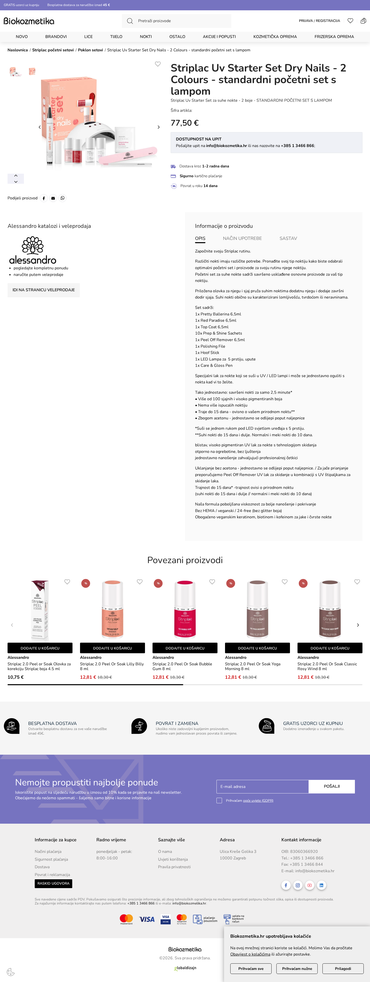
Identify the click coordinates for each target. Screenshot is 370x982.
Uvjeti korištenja (173, 859)
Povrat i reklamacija (52, 875)
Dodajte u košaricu (40, 648)
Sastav (288, 238)
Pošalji (332, 786)
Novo (22, 37)
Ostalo (177, 37)
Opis (200, 238)
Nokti (146, 37)
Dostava (42, 867)
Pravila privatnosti (174, 867)
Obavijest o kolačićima (250, 954)
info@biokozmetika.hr (315, 871)
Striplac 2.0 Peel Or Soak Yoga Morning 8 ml (252, 666)
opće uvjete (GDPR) (258, 800)
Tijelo (116, 37)
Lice (88, 37)
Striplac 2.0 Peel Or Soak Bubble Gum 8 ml (182, 666)
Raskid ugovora (53, 883)
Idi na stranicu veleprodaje (44, 290)
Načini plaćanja (48, 851)
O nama (165, 851)
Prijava (306, 21)
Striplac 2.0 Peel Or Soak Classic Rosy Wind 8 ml (327, 666)
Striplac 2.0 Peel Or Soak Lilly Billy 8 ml (112, 666)
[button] (357, 625)
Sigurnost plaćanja (51, 859)
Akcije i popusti (219, 37)
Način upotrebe (242, 238)
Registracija (328, 21)
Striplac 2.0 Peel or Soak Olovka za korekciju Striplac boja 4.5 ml (39, 666)
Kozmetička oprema (275, 37)
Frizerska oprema (334, 37)
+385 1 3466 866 (306, 858)
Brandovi (56, 37)
